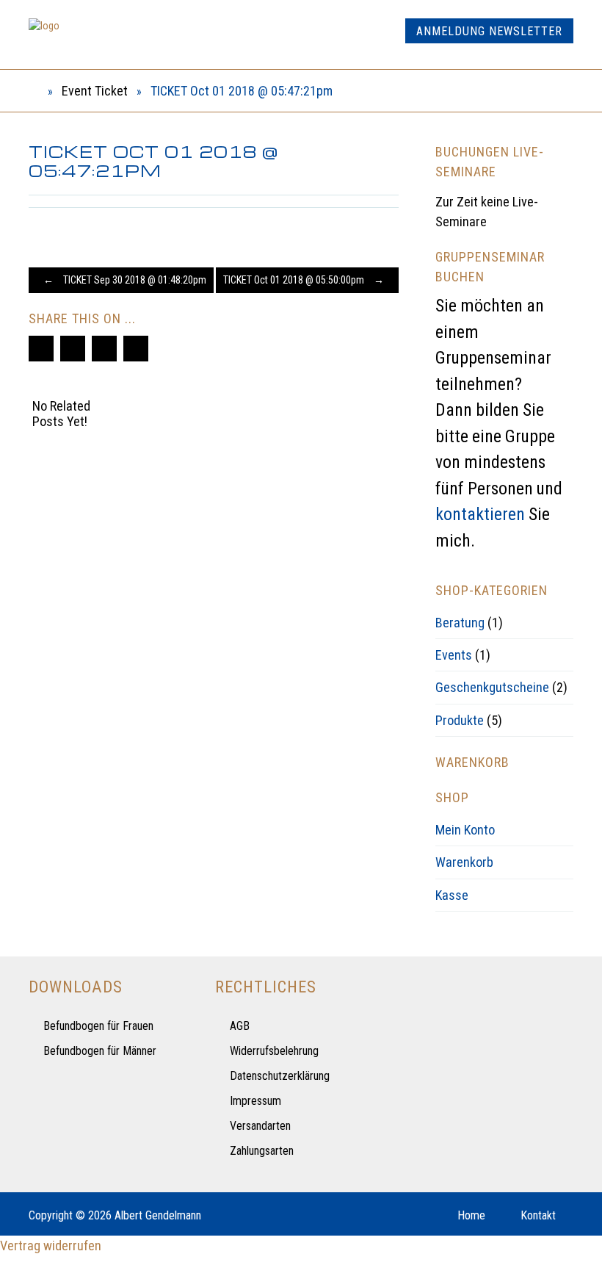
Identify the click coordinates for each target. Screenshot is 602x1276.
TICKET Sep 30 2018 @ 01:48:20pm (124, 280)
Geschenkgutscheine (492, 687)
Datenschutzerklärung (280, 1076)
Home (471, 1215)
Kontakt (538, 1215)
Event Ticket (95, 90)
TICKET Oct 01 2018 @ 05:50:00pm (303, 280)
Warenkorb (464, 862)
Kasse (451, 895)
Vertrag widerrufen (50, 1245)
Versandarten (260, 1126)
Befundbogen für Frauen (98, 1026)
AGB (240, 1026)
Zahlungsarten (262, 1151)
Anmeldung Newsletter (489, 31)
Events (453, 655)
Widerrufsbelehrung (274, 1051)
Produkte (459, 720)
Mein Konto (465, 829)
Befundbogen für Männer (99, 1051)
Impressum (255, 1101)
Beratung (460, 622)
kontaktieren (480, 514)
